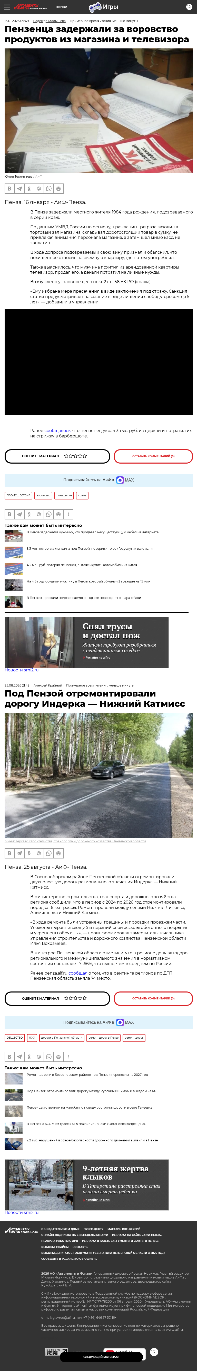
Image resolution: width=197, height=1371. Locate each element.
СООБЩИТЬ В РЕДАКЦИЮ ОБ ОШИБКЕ (69, 1259)
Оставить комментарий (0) (153, 456)
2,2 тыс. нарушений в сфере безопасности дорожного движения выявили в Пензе (92, 1140)
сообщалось (57, 430)
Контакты (80, 1247)
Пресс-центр (93, 1229)
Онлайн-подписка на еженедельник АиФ (74, 1235)
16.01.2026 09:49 (17, 21)
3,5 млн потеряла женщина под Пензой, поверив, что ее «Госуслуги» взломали (90, 548)
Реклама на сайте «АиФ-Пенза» (137, 1235)
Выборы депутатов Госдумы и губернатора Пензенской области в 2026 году (103, 1253)
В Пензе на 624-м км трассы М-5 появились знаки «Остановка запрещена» (86, 1124)
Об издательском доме (60, 1229)
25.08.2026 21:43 (17, 685)
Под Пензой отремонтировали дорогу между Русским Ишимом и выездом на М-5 (92, 1091)
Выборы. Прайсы (54, 1247)
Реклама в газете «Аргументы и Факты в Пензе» (120, 1241)
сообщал (77, 973)
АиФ (38, 176)
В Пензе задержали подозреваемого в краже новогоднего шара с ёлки (84, 598)
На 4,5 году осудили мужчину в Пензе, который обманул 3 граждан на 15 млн (88, 581)
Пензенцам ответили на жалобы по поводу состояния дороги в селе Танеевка (89, 1107)
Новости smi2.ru (22, 670)
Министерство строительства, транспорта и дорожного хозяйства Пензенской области (75, 841)
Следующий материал (101, 1357)
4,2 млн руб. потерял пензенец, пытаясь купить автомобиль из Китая (82, 565)
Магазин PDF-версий (123, 1229)
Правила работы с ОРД (59, 1241)
